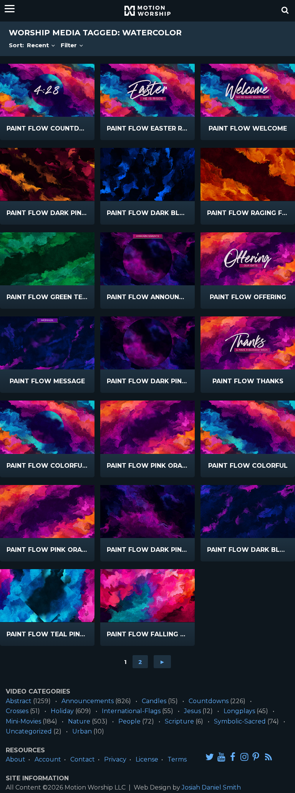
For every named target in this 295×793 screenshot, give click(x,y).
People (129, 721)
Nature (79, 721)
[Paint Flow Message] (47, 342)
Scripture (179, 721)
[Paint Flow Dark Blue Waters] (147, 174)
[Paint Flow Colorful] (248, 427)
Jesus (192, 711)
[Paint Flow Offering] (248, 258)
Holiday (62, 711)
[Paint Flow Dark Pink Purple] (147, 511)
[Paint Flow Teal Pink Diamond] (47, 595)
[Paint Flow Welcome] (248, 90)
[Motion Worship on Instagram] (244, 756)
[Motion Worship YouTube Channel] (221, 756)
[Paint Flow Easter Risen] (147, 90)
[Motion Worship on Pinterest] (255, 756)
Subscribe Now (62, 134)
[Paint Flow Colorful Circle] (47, 427)
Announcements (87, 701)
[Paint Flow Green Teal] (47, 258)
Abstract (18, 701)
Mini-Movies (23, 721)
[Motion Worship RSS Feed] (269, 757)
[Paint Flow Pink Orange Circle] (147, 427)
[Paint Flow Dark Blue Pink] (248, 511)
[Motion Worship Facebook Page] (232, 756)
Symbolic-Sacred (240, 721)
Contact (82, 759)
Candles (154, 701)
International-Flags (131, 711)
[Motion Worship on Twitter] (209, 756)
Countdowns (209, 701)
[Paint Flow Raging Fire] (248, 174)
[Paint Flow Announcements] (147, 258)
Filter (69, 45)
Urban (82, 731)
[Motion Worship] (147, 11)
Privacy (115, 759)
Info (25, 128)
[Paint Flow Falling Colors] (147, 595)
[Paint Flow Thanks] (248, 342)
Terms (177, 759)
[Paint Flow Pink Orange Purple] (47, 511)
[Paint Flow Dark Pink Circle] (147, 342)
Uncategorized (29, 731)
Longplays (239, 711)
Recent (38, 45)
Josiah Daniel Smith (211, 787)
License (147, 759)
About (15, 759)
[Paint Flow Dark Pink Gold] (47, 174)
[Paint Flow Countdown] (47, 90)
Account (48, 759)
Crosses (17, 711)
